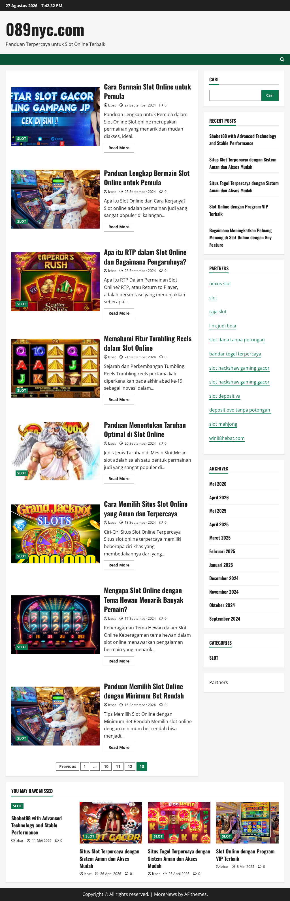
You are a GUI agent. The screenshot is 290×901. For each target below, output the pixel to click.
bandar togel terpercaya (235, 354)
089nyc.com (45, 29)
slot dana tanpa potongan (237, 339)
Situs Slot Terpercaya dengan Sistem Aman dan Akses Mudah (242, 163)
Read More (121, 149)
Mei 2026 (218, 483)
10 (106, 766)
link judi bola (222, 326)
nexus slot (220, 283)
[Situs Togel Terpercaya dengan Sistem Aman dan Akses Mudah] (179, 823)
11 (118, 766)
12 (130, 766)
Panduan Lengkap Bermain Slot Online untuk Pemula (55, 199)
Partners (218, 682)
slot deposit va (224, 396)
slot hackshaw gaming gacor (239, 368)
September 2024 (224, 618)
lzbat (112, 105)
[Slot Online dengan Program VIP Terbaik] (247, 823)
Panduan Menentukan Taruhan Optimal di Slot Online (55, 451)
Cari (214, 79)
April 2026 (219, 497)
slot (213, 298)
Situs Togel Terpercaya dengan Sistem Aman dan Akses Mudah (244, 187)
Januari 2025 (221, 564)
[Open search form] (282, 59)
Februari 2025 (222, 551)
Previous (67, 766)
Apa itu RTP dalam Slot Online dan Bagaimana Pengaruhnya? (55, 281)
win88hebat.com (227, 438)
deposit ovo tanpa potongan (240, 410)
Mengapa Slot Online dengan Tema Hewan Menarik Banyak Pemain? (55, 624)
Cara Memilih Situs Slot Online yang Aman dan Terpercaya (55, 533)
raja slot (218, 311)
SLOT (21, 138)
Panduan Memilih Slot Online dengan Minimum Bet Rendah (55, 716)
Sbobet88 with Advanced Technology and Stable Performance (242, 140)
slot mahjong (223, 424)
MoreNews (165, 894)
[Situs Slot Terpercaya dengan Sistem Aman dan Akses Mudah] (111, 823)
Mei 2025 (217, 510)
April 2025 (219, 524)
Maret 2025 (220, 537)
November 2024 (223, 591)
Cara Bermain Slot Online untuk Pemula (55, 116)
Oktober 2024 (222, 605)
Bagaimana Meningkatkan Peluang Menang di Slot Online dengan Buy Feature (240, 237)
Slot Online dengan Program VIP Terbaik (245, 854)
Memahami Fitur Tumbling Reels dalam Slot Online (55, 368)
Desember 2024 (223, 578)
